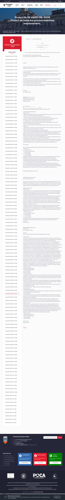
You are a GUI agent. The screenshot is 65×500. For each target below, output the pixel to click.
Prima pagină (5, 31)
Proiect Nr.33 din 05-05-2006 (11, 314)
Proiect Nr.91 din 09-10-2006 (11, 117)
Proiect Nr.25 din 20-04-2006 (11, 341)
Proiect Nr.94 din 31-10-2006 (11, 107)
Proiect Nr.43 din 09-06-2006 (11, 280)
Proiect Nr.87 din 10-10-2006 (11, 130)
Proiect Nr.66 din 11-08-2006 (11, 202)
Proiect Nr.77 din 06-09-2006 (11, 164)
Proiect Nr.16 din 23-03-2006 (11, 371)
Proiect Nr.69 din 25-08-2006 (11, 191)
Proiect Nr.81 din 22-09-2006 (11, 151)
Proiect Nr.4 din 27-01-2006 (11, 412)
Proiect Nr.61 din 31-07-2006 (11, 219)
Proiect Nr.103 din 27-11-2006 (11, 76)
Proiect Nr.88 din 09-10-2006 (11, 127)
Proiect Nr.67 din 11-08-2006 (11, 198)
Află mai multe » (13, 498)
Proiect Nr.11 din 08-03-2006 (11, 388)
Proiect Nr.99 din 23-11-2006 (11, 90)
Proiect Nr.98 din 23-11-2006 (11, 93)
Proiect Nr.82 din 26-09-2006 (11, 147)
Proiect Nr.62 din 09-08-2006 (11, 215)
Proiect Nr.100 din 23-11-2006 (11, 86)
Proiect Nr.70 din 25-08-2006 (11, 188)
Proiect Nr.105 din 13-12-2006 (11, 69)
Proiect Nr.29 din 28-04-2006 (11, 327)
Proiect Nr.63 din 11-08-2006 (11, 212)
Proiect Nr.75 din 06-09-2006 (11, 171)
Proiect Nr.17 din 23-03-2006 (11, 368)
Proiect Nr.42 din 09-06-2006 (11, 283)
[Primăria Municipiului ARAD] (8, 4)
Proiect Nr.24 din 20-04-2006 (11, 344)
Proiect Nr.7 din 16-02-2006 (10, 402)
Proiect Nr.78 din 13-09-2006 (11, 161)
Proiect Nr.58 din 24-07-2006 (11, 229)
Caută (59, 437)
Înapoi (25, 327)
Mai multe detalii (25, 462)
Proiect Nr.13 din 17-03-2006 (11, 381)
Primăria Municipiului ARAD (38, 491)
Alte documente (17, 31)
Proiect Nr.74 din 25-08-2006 (11, 174)
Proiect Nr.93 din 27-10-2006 (11, 110)
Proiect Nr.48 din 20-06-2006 (11, 263)
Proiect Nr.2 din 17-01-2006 (10, 419)
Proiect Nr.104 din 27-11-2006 (11, 73)
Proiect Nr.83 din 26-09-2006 (11, 144)
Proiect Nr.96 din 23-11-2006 (11, 100)
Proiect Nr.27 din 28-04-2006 (11, 334)
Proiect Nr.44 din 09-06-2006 (11, 276)
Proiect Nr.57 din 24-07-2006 (11, 232)
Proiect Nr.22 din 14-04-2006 (11, 351)
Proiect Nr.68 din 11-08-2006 (11, 195)
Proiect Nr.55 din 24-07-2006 (11, 239)
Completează (40, 462)
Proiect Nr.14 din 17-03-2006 (11, 378)
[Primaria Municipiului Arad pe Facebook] (58, 1)
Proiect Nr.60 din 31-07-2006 (11, 222)
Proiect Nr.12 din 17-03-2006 (11, 385)
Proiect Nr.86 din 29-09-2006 (11, 134)
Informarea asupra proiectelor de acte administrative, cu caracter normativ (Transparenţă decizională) (40, 31)
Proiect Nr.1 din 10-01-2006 (10, 422)
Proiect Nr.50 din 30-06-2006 (11, 256)
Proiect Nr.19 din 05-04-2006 (11, 361)
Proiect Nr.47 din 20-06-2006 (11, 266)
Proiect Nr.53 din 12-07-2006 (11, 246)
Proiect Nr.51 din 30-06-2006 (11, 252)
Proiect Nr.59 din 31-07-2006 (11, 225)
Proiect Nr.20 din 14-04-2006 (11, 358)
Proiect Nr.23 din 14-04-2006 (11, 347)
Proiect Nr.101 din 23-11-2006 (11, 83)
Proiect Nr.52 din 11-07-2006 (11, 249)
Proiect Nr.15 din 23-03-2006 (11, 375)
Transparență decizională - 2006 (9, 32)
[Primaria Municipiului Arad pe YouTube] (60, 1)
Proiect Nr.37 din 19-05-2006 (11, 300)
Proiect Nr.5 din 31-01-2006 (10, 409)
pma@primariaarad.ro (20, 443)
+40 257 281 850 (7, 1)
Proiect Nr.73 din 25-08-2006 (11, 178)
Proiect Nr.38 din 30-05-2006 (11, 297)
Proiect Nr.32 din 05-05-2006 (11, 317)
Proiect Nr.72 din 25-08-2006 (11, 181)
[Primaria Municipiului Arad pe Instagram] (61, 1)
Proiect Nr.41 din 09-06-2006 (11, 286)
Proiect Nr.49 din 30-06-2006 (11, 259)
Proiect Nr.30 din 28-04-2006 (11, 324)
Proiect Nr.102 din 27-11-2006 (11, 79)
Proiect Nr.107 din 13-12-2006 (11, 63)
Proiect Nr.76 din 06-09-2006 (11, 168)
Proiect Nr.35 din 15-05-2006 (11, 307)
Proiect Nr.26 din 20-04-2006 (11, 337)
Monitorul (11, 31)
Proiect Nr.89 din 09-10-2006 (11, 124)
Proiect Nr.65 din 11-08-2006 (11, 205)
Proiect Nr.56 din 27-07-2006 (11, 236)
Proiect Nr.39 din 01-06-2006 (11, 293)
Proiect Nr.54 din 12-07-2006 (11, 242)
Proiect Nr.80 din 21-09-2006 (11, 154)
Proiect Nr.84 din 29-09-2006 (11, 141)
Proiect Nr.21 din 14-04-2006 (11, 354)
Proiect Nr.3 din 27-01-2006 (10, 415)
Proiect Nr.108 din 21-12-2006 (11, 59)
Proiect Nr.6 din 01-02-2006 (11, 405)
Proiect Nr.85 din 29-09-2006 (11, 137)
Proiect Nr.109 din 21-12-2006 (11, 56)
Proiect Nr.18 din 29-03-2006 (11, 364)
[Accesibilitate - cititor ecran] (60, 5)
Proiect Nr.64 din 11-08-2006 (11, 208)
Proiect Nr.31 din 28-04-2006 (11, 320)
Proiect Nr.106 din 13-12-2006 (11, 66)
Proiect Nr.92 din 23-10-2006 (11, 113)
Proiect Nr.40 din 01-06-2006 (11, 290)
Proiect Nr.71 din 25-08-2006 (11, 185)
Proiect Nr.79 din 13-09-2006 (11, 157)
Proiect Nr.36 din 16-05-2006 (11, 303)
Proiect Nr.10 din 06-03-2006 (11, 392)
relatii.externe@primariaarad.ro (22, 444)
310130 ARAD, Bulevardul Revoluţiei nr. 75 (24, 439)
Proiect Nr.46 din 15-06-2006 (11, 269)
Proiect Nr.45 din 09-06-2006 (11, 273)
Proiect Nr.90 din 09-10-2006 (11, 120)
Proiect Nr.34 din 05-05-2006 (11, 310)
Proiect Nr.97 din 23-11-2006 (11, 96)
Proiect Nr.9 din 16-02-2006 (10, 395)
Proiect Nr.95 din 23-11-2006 (11, 103)
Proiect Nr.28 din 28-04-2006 (11, 331)
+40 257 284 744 (18, 442)
